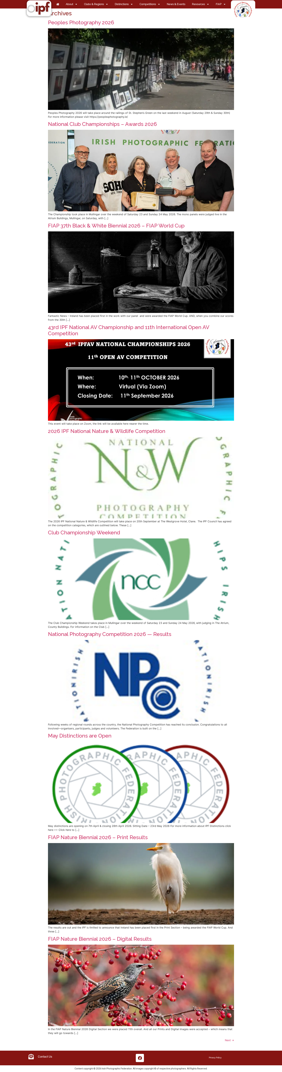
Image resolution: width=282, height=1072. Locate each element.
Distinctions (122, 4)
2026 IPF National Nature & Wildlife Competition (106, 431)
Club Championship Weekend (84, 532)
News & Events (176, 4)
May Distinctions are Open (79, 736)
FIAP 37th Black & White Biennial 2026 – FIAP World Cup (116, 226)
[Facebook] (140, 1058)
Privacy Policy (215, 1058)
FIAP (219, 4)
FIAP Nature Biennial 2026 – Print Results (98, 837)
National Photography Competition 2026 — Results (109, 634)
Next (229, 1040)
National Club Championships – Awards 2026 (102, 124)
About (69, 4)
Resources (198, 4)
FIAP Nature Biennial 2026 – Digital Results (100, 939)
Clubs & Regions (94, 4)
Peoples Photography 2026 (81, 22)
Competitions (148, 4)
